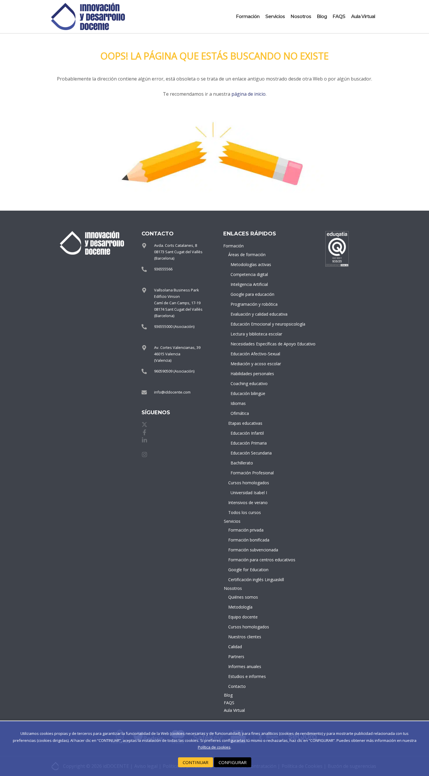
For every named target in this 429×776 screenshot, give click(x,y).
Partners (236, 656)
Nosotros (301, 16)
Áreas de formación (247, 254)
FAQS (339, 16)
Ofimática (240, 413)
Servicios (275, 16)
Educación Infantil (247, 433)
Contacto (237, 686)
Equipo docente (243, 617)
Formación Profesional (250, 473)
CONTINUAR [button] (195, 762)
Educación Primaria (249, 443)
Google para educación (250, 294)
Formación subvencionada (248, 550)
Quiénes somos (243, 597)
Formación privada (246, 530)
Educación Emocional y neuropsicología (250, 324)
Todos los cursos (244, 512)
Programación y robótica (250, 304)
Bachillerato (242, 463)
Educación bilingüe (248, 393)
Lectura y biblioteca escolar (250, 334)
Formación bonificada (248, 540)
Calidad (235, 646)
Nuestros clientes (244, 636)
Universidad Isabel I (249, 492)
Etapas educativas (245, 423)
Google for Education (248, 569)
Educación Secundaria (250, 453)
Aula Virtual (363, 16)
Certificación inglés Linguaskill (248, 579)
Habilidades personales (250, 373)
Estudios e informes (247, 676)
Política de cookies (214, 747)
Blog (322, 16)
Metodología (240, 607)
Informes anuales (244, 666)
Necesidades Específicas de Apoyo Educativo (250, 344)
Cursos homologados (248, 482)
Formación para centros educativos (248, 559)
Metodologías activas (250, 264)
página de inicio (248, 94)
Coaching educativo (249, 383)
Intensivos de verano (248, 502)
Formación (247, 16)
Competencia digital (249, 274)
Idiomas (238, 403)
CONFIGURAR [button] (233, 762)
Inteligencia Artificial (249, 284)
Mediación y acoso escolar (250, 363)
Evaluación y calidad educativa (250, 314)
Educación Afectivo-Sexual (250, 353)
